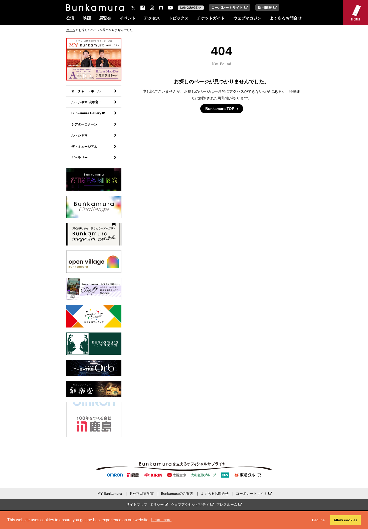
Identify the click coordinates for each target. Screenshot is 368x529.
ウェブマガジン (247, 18)
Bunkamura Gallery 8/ (88, 113)
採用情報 (265, 8)
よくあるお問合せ (286, 18)
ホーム (70, 30)
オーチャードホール (86, 91)
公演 (70, 18)
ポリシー (157, 504)
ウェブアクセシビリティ (190, 504)
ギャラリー (79, 158)
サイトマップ (136, 504)
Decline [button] (318, 520)
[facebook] (142, 7)
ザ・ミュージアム (84, 146)
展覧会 (105, 18)
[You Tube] (170, 7)
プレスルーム (227, 504)
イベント (128, 18)
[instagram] (152, 7)
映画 (87, 18)
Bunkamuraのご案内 (177, 493)
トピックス (178, 18)
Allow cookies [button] (345, 520)
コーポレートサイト (227, 8)
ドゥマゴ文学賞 (141, 493)
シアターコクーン (84, 124)
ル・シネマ (79, 135)
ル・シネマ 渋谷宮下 (86, 102)
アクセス (152, 18)
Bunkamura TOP (219, 108)
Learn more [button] (161, 520)
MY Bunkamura (109, 493)
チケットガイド (211, 18)
